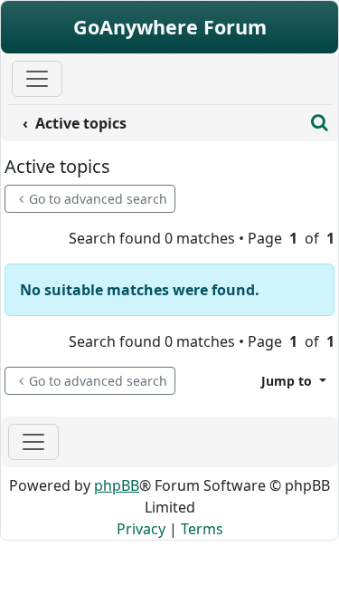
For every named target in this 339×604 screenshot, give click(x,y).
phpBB (116, 485)
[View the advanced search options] (319, 123)
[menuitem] (156, 123)
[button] (293, 381)
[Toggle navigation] (33, 442)
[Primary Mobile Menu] (37, 79)
